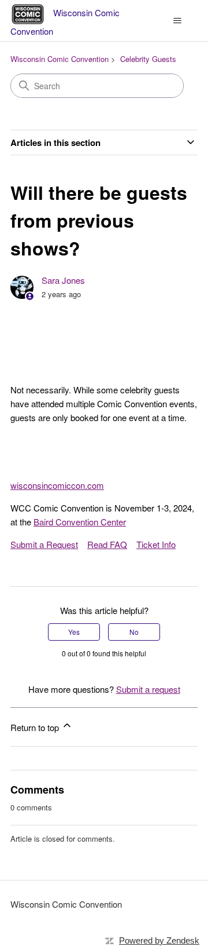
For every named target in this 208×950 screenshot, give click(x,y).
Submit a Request (44, 544)
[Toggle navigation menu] (177, 21)
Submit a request (148, 689)
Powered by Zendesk (159, 940)
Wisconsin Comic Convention (59, 58)
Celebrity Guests (148, 58)
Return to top (35, 727)
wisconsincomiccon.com (57, 485)
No (134, 632)
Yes (74, 632)
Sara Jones (63, 280)
